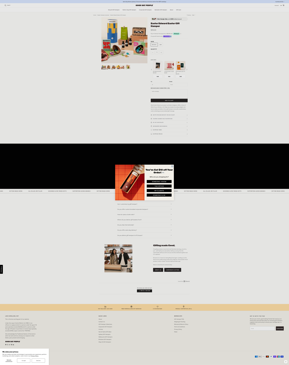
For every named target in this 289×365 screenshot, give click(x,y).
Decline (38, 360)
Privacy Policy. (35, 356)
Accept (24, 360)
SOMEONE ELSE (159, 195)
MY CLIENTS (159, 191)
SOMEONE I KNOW (159, 181)
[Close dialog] (172, 166)
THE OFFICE (159, 186)
